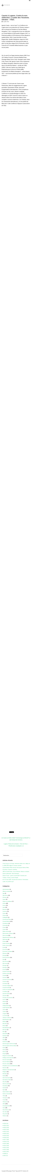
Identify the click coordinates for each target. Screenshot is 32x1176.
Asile (4, 907)
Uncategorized (6, 1105)
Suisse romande (6, 1093)
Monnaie (5, 1029)
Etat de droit (5, 961)
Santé (4, 1075)
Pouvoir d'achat (6, 1059)
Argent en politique (7, 901)
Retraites (5, 1073)
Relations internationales (8, 1069)
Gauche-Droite (6, 993)
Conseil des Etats (7, 919)
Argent (4, 899)
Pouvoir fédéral (6, 1061)
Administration (6, 889)
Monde (4, 1025)
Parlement (5, 1041)
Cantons (5, 911)
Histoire (4, 1001)
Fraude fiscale (6, 987)
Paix (4, 1039)
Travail (4, 1099)
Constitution (5, 923)
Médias (4, 1021)
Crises (4, 927)
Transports (5, 1097)
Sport (4, 1089)
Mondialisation (6, 1027)
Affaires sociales (6, 891)
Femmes (5, 977)
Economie (5, 949)
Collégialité (5, 917)
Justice (4, 1011)
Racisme (5, 1067)
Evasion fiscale (6, 971)
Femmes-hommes (7, 979)
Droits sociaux (6, 945)
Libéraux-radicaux (7, 1017)
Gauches (5, 995)
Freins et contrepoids (8, 989)
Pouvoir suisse (6, 1063)
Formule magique (7, 985)
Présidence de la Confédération (10, 1065)
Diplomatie (5, 939)
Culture (4, 929)
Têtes (4, 1095)
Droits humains (6, 943)
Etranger (5, 965)
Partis (4, 1047)
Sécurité (4, 1081)
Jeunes (4, 1009)
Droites (4, 941)
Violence (5, 1115)
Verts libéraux (6, 1109)
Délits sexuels (6, 931)
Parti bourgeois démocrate (9, 1043)
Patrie (4, 1049)
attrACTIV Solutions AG (23, 1171)
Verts (4, 1107)
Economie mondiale (7, 951)
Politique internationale (8, 1057)
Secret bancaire (6, 1077)
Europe (4, 969)
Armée (4, 903)
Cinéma (4, 915)
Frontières (5, 991)
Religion (4, 1071)
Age (3, 893)
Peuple (4, 1053)
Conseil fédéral (6, 921)
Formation (5, 983)
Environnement (6, 957)
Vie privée (5, 1113)
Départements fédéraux (8, 937)
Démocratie (5, 935)
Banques (5, 909)
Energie (4, 955)
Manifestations (6, 1019)
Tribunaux (5, 1101)
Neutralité (5, 1033)
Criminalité (5, 925)
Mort (4, 1031)
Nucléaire (5, 1035)
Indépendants (6, 1005)
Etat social (5, 963)
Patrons (4, 1051)
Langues (5, 1013)
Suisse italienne (6, 1091)
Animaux (5, 897)
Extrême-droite (6, 973)
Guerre (4, 999)
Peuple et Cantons (7, 1055)
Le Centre (5, 1015)
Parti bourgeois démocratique (10, 1045)
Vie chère (5, 1111)
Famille (4, 975)
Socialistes (5, 1085)
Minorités (5, 1023)
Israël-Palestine (6, 1007)
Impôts (4, 1003)
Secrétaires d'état (7, 1079)
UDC (4, 1103)
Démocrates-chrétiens (8, 933)
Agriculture (5, 895)
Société (4, 1087)
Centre (4, 913)
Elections (5, 953)
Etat (3, 959)
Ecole (4, 947)
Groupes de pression (8, 997)
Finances (5, 981)
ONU (4, 1037)
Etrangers (5, 967)
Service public (6, 1083)
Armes (4, 905)
